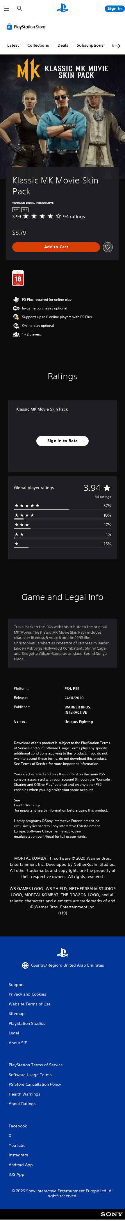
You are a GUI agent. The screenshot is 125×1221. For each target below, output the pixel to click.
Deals (63, 45)
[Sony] (112, 1218)
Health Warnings (27, 805)
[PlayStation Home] (62, 9)
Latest (13, 45)
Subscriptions (90, 45)
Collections (38, 45)
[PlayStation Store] (27, 26)
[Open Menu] (6, 8)
